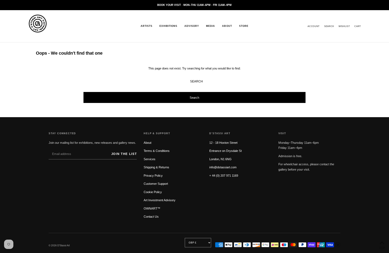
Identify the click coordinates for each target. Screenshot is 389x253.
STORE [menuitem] (243, 26)
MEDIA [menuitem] (210, 26)
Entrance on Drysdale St (225, 150)
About (147, 142)
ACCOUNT (314, 26)
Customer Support (156, 183)
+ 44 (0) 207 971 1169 (223, 175)
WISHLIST (344, 26)
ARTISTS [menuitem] (147, 26)
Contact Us (151, 216)
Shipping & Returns (156, 167)
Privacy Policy (153, 175)
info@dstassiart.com (223, 167)
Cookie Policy (153, 192)
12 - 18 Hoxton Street (223, 142)
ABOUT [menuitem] (227, 26)
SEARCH (329, 26)
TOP (382, 247)
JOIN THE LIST (124, 154)
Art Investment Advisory (159, 200)
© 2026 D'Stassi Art (59, 245)
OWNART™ (152, 208)
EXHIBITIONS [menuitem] (168, 26)
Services (149, 159)
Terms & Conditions (157, 150)
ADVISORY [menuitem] (191, 26)
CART (357, 26)
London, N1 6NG (220, 159)
